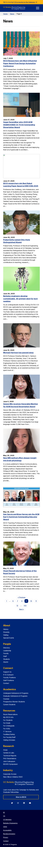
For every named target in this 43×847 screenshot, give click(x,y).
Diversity (6, 632)
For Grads (6, 723)
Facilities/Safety (9, 734)
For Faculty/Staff (9, 737)
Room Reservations (10, 714)
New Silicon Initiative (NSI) (13, 777)
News (12, 14)
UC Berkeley (7, 819)
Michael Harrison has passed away (18, 353)
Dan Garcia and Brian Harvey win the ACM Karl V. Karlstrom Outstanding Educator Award (21, 517)
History (5, 629)
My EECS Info (8, 717)
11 (36, 601)
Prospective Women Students (14, 702)
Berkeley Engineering (10, 823)
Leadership (7, 651)
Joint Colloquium (9, 761)
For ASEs (6, 729)
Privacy (5, 837)
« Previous (22, 597)
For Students (7, 720)
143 (25, 605)
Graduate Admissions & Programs (15, 696)
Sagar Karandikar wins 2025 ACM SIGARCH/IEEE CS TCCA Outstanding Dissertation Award (19, 124)
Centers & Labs (8, 753)
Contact (6, 683)
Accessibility (7, 830)
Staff (5, 656)
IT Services (7, 731)
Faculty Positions (9, 677)
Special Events (8, 638)
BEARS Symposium (10, 764)
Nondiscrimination (9, 834)
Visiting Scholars (9, 740)
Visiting (5, 635)
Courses (6, 699)
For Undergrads (8, 726)
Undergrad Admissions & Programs (15, 693)
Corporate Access (9, 774)
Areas (5, 750)
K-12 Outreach (8, 675)
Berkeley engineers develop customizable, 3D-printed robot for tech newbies (20, 298)
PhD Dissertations (9, 758)
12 (17, 605)
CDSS (5, 827)
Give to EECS (21, 797)
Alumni (5, 662)
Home (5, 14)
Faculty (6, 653)
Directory (6, 648)
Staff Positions (8, 680)
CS (4, 816)
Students (6, 659)
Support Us (7, 672)
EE (4, 812)
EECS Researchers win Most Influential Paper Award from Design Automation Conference (20, 63)
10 (31, 601)
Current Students (9, 704)
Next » (22, 609)
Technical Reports (9, 756)
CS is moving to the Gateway (24, 2)
